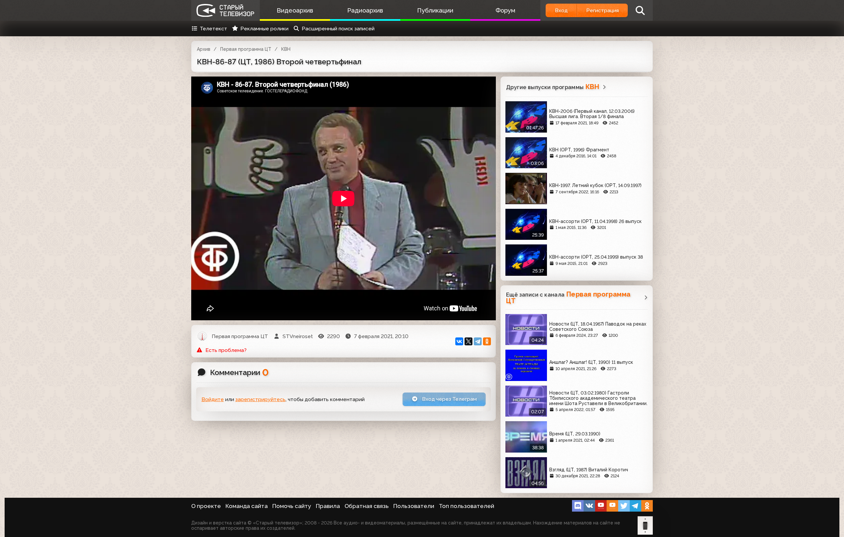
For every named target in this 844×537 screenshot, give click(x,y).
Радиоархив (365, 10)
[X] (468, 341)
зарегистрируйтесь (260, 399)
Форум (505, 10)
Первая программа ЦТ (245, 49)
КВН (285, 49)
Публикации (435, 10)
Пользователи (413, 506)
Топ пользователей (466, 506)
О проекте (206, 506)
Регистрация (602, 10)
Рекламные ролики (264, 28)
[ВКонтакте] (459, 341)
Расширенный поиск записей (338, 28)
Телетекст (213, 28)
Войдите (212, 399)
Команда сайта (247, 506)
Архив (203, 49)
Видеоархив (295, 10)
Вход (561, 10)
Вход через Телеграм (449, 399)
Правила (328, 506)
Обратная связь (367, 506)
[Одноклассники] (487, 341)
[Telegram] (478, 341)
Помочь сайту (291, 506)
